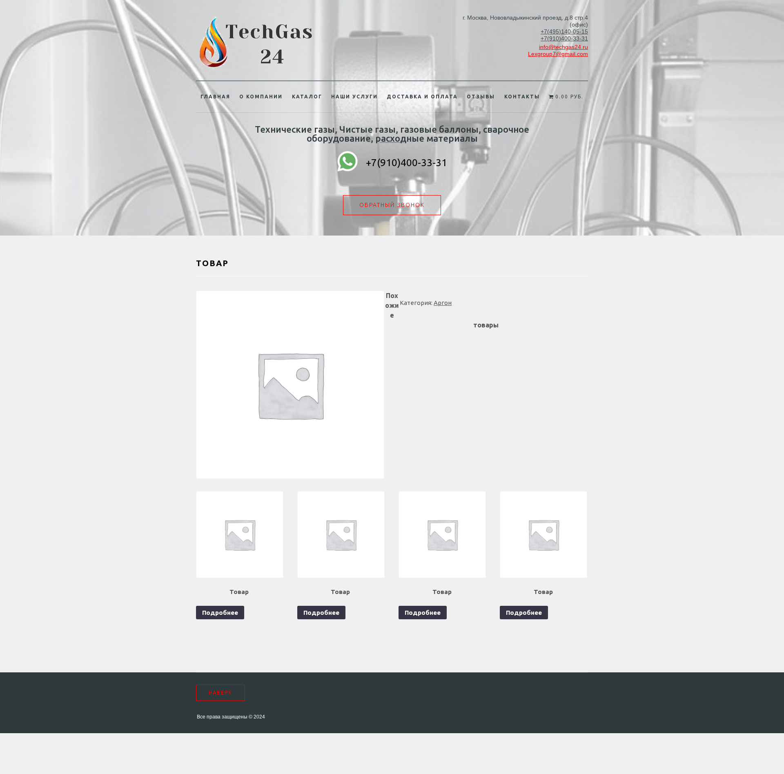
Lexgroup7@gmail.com (558, 54)
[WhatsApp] (347, 162)
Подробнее (220, 612)
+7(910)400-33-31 (564, 38)
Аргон (443, 302)
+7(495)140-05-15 (564, 31)
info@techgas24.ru (563, 47)
